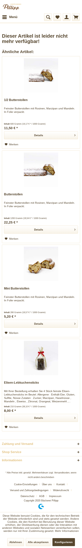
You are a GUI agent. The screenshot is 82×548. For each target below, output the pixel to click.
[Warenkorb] (76, 17)
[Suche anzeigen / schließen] (48, 17)
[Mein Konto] (66, 17)
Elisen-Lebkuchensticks (21, 382)
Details (38, 135)
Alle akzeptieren (38, 542)
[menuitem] (9, 17)
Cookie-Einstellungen (25, 484)
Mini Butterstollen (16, 288)
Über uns (47, 484)
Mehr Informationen (67, 530)
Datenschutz (28, 496)
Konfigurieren (64, 542)
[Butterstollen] (41, 170)
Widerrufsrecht (61, 490)
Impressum (55, 496)
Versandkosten (62, 472)
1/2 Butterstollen (16, 100)
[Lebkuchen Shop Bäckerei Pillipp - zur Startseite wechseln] (16, 6)
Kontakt (60, 484)
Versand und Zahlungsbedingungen (29, 490)
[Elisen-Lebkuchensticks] (41, 358)
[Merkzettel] (57, 17)
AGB (41, 496)
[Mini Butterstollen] (41, 264)
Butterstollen (13, 194)
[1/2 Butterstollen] (41, 75)
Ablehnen (15, 542)
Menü (13, 17)
